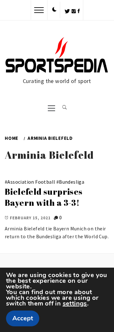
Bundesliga (71, 182)
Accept (22, 318)
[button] (54, 9)
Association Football (31, 182)
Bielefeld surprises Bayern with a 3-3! (44, 197)
